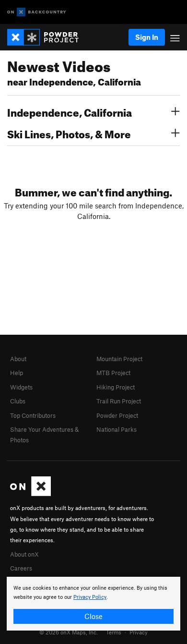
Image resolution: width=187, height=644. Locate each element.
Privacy (138, 632)
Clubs (17, 401)
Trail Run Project (118, 401)
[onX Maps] (30, 494)
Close (93, 616)
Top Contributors (33, 415)
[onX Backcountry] (36, 12)
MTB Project (113, 373)
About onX (24, 554)
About (18, 359)
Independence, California (69, 111)
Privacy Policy (89, 597)
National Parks (116, 429)
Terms (113, 632)
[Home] (47, 37)
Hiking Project (115, 387)
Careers (21, 568)
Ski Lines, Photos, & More (69, 133)
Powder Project (117, 415)
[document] (93, 603)
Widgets (21, 387)
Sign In (146, 37)
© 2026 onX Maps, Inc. (68, 632)
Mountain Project (119, 359)
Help (16, 373)
